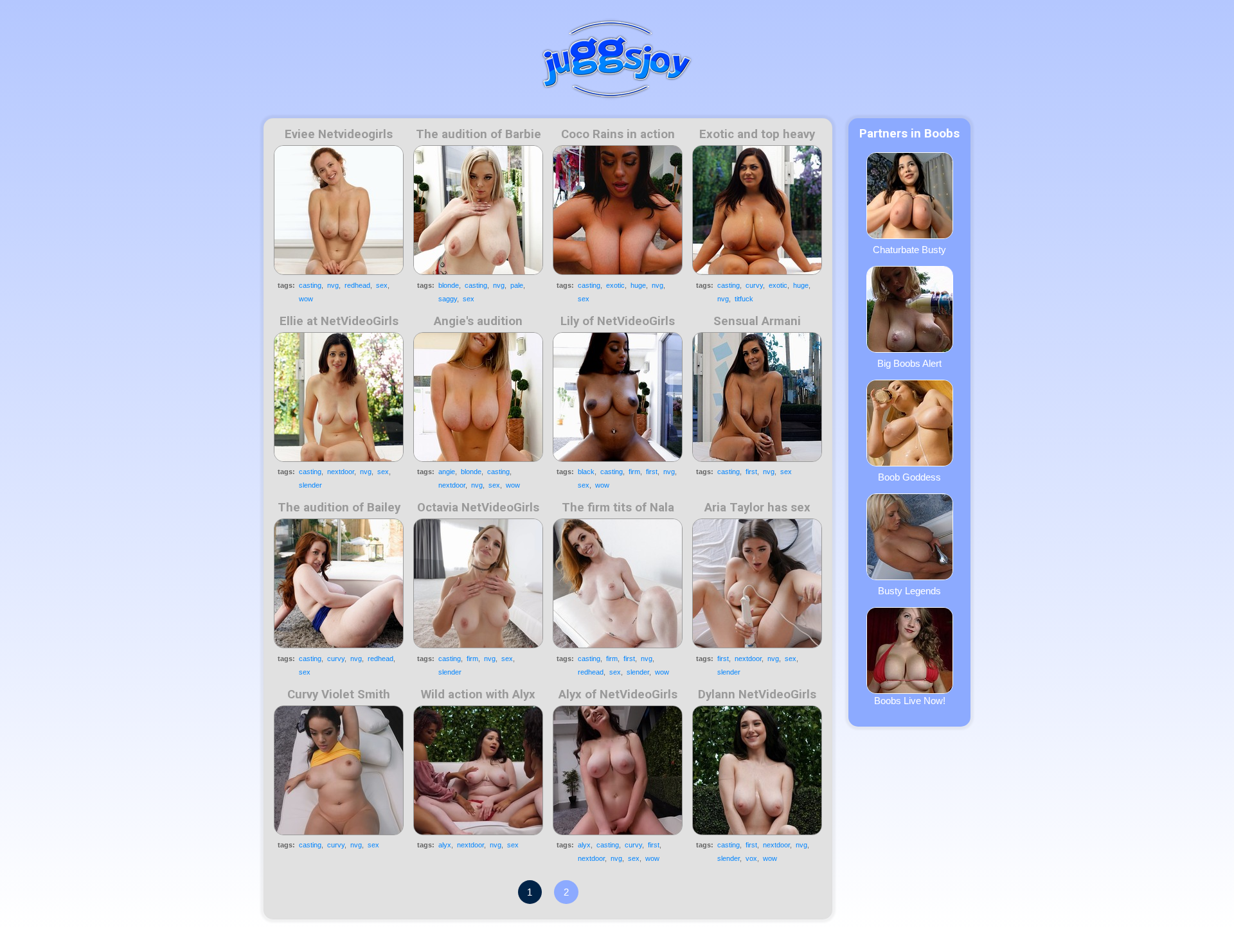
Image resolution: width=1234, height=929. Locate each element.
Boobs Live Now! (909, 700)
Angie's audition (478, 321)
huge (638, 285)
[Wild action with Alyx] (478, 770)
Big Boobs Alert (909, 363)
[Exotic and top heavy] (757, 210)
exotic (615, 285)
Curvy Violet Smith (338, 694)
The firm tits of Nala (618, 507)
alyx (444, 845)
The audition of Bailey (339, 507)
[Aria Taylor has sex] (757, 583)
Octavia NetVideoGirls (478, 507)
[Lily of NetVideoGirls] (618, 397)
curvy (754, 285)
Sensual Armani (757, 321)
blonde (448, 285)
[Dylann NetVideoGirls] (757, 770)
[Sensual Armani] (757, 397)
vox (751, 858)
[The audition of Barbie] (478, 210)
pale (516, 285)
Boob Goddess (909, 477)
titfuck (744, 299)
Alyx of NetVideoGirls (618, 694)
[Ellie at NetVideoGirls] (339, 397)
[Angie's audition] (478, 397)
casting (310, 285)
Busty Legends (909, 590)
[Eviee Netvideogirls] (339, 210)
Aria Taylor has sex (757, 507)
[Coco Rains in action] (618, 210)
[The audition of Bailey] (339, 583)
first (651, 471)
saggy (447, 299)
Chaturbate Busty (909, 249)
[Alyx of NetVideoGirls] (618, 770)
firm (634, 471)
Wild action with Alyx (478, 694)
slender (310, 485)
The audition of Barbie (478, 134)
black (586, 471)
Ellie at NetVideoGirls (339, 321)
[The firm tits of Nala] (618, 583)
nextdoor (340, 471)
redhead (357, 285)
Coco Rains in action (618, 134)
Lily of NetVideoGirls (617, 321)
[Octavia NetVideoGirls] (478, 583)
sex (382, 285)
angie (446, 471)
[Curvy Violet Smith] (339, 770)
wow (306, 299)
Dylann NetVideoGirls (757, 694)
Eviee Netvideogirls (339, 134)
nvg (333, 285)
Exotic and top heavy (757, 134)
